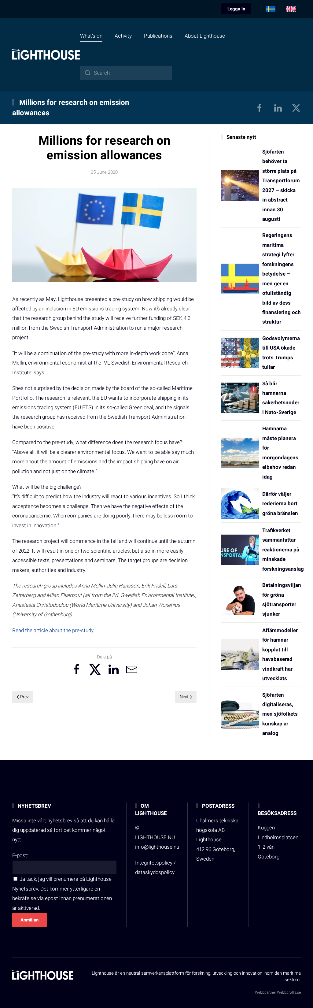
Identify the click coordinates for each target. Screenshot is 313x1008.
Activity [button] (123, 36)
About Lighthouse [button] (205, 36)
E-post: (20, 855)
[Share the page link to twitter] (95, 669)
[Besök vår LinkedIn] (277, 108)
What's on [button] (91, 36)
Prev (24, 697)
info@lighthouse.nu (157, 847)
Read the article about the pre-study (53, 630)
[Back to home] (46, 54)
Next (184, 697)
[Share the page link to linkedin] (113, 669)
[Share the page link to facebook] (77, 669)
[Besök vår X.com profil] (296, 108)
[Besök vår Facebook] (259, 108)
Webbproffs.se (289, 992)
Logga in (236, 9)
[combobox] (126, 73)
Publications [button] (158, 36)
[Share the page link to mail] (132, 669)
